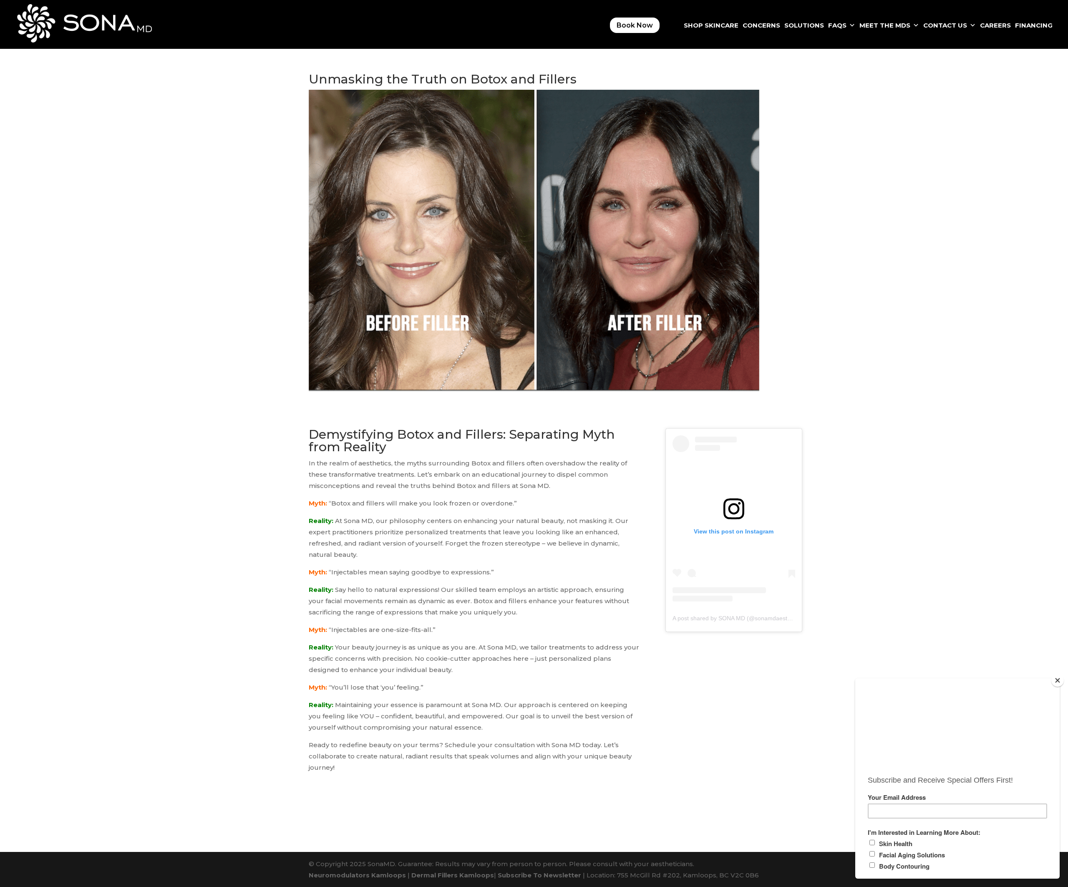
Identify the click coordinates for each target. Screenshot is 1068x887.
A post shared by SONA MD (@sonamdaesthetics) (739, 618)
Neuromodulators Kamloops (357, 875)
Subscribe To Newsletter (539, 875)
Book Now (635, 25)
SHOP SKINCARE (711, 25)
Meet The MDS (884, 25)
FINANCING (1034, 25)
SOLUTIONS (804, 25)
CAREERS (995, 25)
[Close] (1057, 680)
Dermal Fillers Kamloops (452, 875)
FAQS (837, 25)
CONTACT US (945, 25)
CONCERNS (761, 25)
